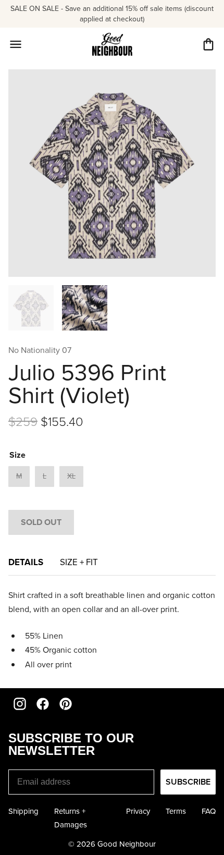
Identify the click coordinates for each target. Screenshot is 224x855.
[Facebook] (42, 703)
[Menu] (15, 44)
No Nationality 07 (39, 350)
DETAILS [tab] (25, 562)
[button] (208, 44)
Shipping (23, 811)
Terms (176, 811)
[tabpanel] (112, 629)
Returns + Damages (70, 817)
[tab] (79, 565)
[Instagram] (19, 703)
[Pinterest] (65, 703)
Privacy (138, 811)
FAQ (209, 811)
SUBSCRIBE (188, 782)
